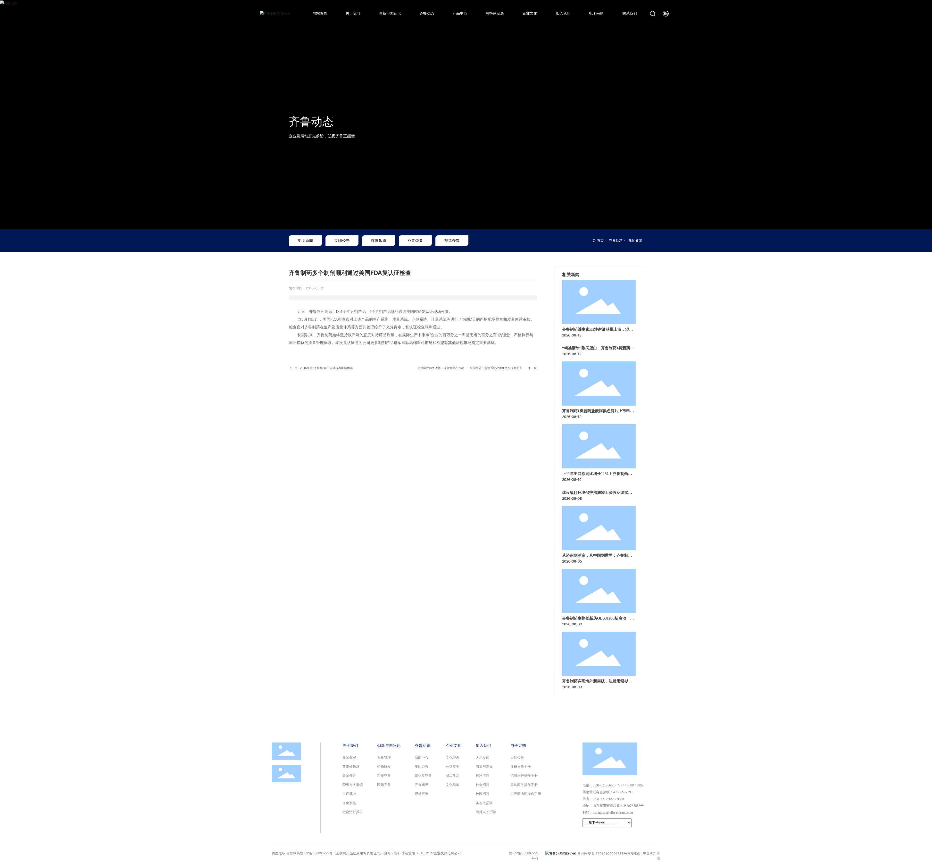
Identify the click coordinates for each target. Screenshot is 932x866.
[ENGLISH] (666, 13)
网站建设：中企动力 (641, 853)
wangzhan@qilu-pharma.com (613, 812)
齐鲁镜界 (415, 240)
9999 (640, 785)
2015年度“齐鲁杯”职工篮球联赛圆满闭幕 (326, 368)
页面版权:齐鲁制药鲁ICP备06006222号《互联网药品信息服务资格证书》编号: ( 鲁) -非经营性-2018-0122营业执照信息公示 (366, 853)
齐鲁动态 (311, 121)
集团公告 (342, 240)
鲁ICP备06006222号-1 (523, 855)
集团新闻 (305, 240)
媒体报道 (378, 240)
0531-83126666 (603, 785)
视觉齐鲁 (452, 240)
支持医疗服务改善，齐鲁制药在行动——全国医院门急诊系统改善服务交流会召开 (469, 368)
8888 (630, 785)
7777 (620, 785)
